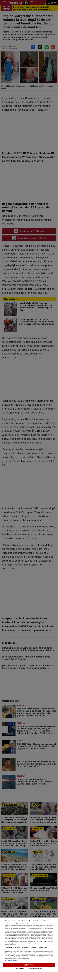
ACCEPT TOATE (29, 965)
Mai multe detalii (15, 929)
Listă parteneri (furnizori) (11, 960)
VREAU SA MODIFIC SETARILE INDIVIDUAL (29, 968)
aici (29, 938)
